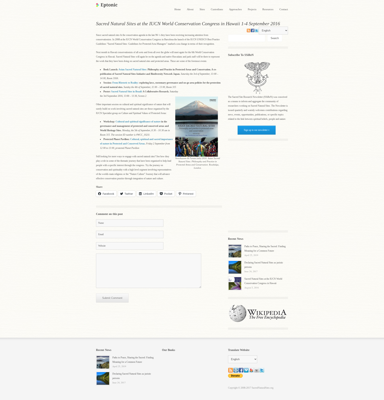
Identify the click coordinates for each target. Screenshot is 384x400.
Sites (202, 9)
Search (275, 38)
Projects (252, 9)
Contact (283, 9)
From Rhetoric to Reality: (125, 82)
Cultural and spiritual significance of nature (138, 121)
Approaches (235, 9)
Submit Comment (112, 297)
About (190, 9)
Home (177, 9)
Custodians (217, 9)
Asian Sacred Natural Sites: (133, 69)
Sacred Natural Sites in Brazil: (126, 91)
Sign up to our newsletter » (256, 130)
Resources (267, 9)
